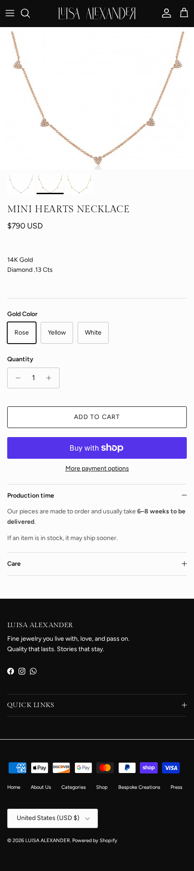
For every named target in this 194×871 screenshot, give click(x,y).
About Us (41, 787)
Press (176, 787)
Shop (102, 787)
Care (14, 564)
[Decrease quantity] (15, 378)
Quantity (20, 359)
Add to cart (97, 417)
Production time (30, 495)
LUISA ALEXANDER (47, 840)
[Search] (30, 13)
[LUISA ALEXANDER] (97, 13)
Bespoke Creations (139, 787)
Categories (73, 787)
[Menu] (10, 13)
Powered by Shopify (94, 840)
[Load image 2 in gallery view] (97, 98)
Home (13, 787)
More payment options (97, 468)
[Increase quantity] (51, 378)
